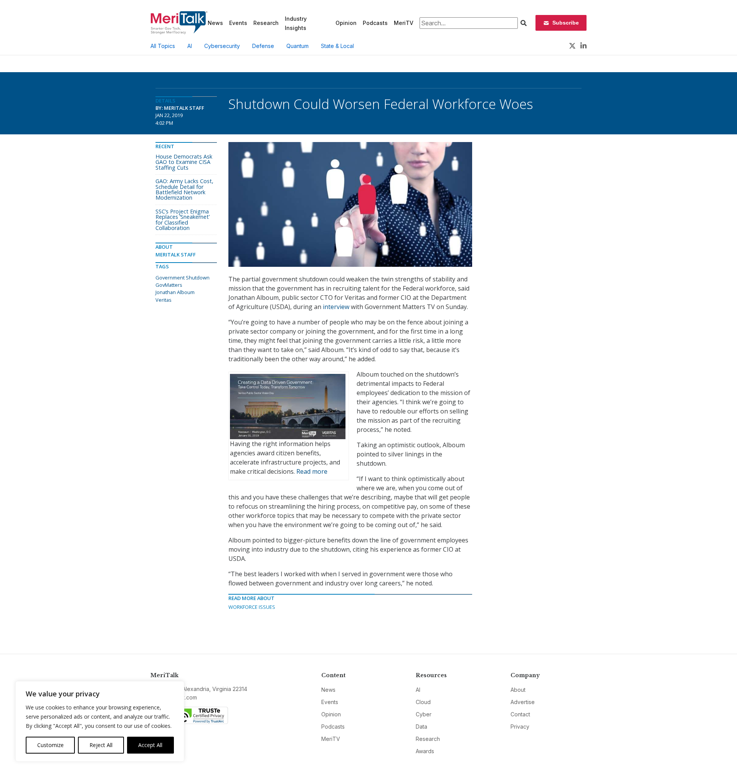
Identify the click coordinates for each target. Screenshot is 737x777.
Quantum (297, 46)
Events (238, 23)
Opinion (346, 23)
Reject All (100, 745)
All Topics (162, 46)
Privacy (520, 726)
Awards (425, 751)
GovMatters (168, 284)
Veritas (163, 299)
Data (421, 726)
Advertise (523, 702)
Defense (263, 46)
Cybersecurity (222, 46)
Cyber (423, 714)
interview (336, 307)
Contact (520, 714)
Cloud (423, 702)
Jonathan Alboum (175, 292)
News (215, 23)
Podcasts (375, 23)
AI (189, 46)
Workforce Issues (251, 606)
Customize (50, 745)
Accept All (150, 745)
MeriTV (403, 23)
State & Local (337, 46)
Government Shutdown (182, 277)
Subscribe (565, 23)
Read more (311, 471)
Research (266, 23)
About (518, 689)
